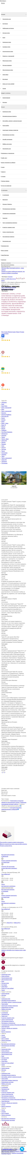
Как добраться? (5, 874)
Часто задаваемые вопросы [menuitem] (10, 222)
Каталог (3, 14)
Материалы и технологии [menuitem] (7, 153)
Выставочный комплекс (7, 265)
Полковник (4, 453)
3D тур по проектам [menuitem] (6, 185)
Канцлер (3, 435)
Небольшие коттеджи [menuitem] (8, 28)
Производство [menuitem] (5, 246)
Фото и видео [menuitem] (4, 250)
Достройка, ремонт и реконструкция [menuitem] (12, 121)
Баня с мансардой (6, 407)
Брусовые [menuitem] (5, 79)
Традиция (4, 461)
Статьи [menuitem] (3, 1030)
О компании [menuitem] (6, 195)
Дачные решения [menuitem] (7, 65)
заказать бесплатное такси (7, 887)
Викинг (3, 426)
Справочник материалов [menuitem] (9, 213)
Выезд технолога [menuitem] (6, 1031)
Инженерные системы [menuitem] (8, 134)
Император (4, 433)
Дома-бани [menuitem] (5, 74)
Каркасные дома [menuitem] (6, 974)
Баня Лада (4, 406)
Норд (2, 446)
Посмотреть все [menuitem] (7, 19)
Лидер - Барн (5, 439)
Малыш (3, 442)
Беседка (3, 413)
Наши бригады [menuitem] (5, 255)
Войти (3, 280)
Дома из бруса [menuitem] (5, 976)
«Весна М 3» (17, 922)
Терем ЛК (4, 459)
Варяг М (3, 425)
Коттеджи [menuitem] (5, 23)
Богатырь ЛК (4, 416)
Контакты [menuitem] (3, 259)
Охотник (3, 449)
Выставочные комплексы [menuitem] (8, 1044)
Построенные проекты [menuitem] (8, 236)
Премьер (3, 454)
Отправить (3, 811)
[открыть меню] (25, 2)
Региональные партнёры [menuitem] (8, 1045)
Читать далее (4, 538)
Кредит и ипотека (5, 93)
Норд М (3, 447)
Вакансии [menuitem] (5, 199)
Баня (2, 404)
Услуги (3, 107)
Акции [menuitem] (2, 167)
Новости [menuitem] (3, 172)
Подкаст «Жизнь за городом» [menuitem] (9, 1028)
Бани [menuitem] (4, 37)
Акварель (4, 402)
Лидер (3, 437)
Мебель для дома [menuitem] (7, 144)
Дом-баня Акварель (6, 432)
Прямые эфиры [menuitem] (5, 181)
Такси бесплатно (5, 266)
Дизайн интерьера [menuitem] (7, 139)
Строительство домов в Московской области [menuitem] (13, 1025)
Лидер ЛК (4, 440)
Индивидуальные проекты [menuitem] (10, 116)
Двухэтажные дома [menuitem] (8, 70)
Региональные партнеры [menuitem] (9, 209)
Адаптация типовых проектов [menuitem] (10, 130)
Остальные (4, 463)
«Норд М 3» (10, 922)
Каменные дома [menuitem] (7, 42)
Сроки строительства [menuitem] (8, 232)
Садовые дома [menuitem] (6, 47)
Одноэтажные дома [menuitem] (8, 51)
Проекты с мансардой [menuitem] (8, 56)
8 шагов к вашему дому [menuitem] (9, 227)
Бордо (3, 418)
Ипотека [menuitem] (5, 102)
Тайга (2, 456)
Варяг (3, 421)
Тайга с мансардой (6, 458)
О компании (4, 190)
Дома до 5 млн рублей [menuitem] (8, 84)
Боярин (3, 420)
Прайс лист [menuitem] (4, 158)
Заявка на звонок (6, 263)
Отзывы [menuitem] (3, 176)
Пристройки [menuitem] (6, 125)
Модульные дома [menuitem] (7, 60)
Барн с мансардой (6, 411)
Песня (3, 451)
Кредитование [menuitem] (6, 97)
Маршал (3, 444)
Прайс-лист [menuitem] (4, 1016)
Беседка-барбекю (6, 414)
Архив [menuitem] (4, 88)
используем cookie (7, 1149)
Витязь (3, 428)
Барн (2, 409)
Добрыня (3, 430)
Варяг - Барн (4, 423)
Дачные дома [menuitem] (6, 33)
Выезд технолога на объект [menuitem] (8, 162)
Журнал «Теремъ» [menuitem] (7, 204)
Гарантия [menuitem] (5, 218)
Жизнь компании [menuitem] (6, 1040)
